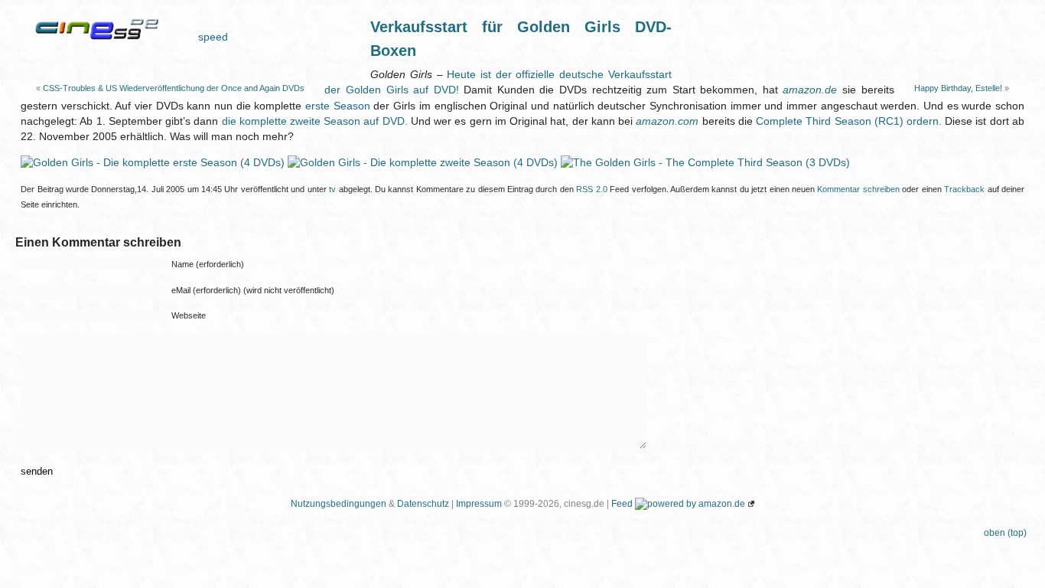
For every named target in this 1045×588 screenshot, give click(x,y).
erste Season (337, 106)
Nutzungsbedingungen (338, 503)
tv (332, 189)
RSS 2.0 (591, 189)
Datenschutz (423, 503)
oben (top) (1005, 532)
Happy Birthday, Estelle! (958, 88)
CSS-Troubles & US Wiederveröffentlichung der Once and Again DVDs (173, 88)
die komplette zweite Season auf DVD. (315, 121)
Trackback (964, 189)
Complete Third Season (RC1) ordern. (849, 121)
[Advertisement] (851, 38)
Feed (622, 503)
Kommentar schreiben (858, 189)
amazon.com (667, 121)
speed (213, 37)
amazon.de (810, 90)
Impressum (479, 503)
